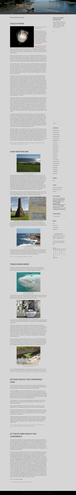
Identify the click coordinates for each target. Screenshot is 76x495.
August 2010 (55, 151)
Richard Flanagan (38, 142)
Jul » (56, 257)
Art (58, 198)
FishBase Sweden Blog (57, 189)
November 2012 (55, 136)
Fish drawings (32, 142)
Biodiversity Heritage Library (58, 187)
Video (65, 207)
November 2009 (55, 163)
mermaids (33, 371)
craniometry (27, 142)
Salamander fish (38, 371)
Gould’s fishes (17, 23)
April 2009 (54, 173)
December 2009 (55, 161)
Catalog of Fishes (27, 424)
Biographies (61, 199)
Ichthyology (56, 204)
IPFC (30, 371)
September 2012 (55, 140)
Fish (17, 142)
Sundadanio (26, 426)
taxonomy (15, 424)
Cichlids (59, 201)
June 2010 (54, 155)
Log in (54, 223)
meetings (17, 371)
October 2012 (55, 138)
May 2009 (54, 171)
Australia (23, 142)
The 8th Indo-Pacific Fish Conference (16, 439)
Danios (54, 203)
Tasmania (11, 144)
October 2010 (55, 149)
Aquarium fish (55, 198)
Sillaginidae (21, 426)
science (43, 142)
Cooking (62, 201)
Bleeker (22, 424)
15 (53, 253)
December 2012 (55, 134)
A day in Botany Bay (19, 152)
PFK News (55, 191)
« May (54, 257)
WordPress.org (55, 229)
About (12, 13)
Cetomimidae (33, 424)
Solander (24, 256)
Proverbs (58, 206)
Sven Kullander (38, 5)
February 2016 (55, 132)
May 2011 (54, 144)
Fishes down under (19, 264)
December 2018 (55, 130)
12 (61, 252)
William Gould (40, 47)
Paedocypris (16, 426)
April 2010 (54, 157)
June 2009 (54, 169)
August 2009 (55, 165)
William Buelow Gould (17, 144)
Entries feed (55, 225)
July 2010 (54, 153)
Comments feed (55, 227)
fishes (37, 424)
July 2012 (54, 142)
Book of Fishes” (42, 46)
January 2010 (55, 159)
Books (15, 142)
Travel (15, 256)
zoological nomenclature (59, 209)
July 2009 (54, 167)
